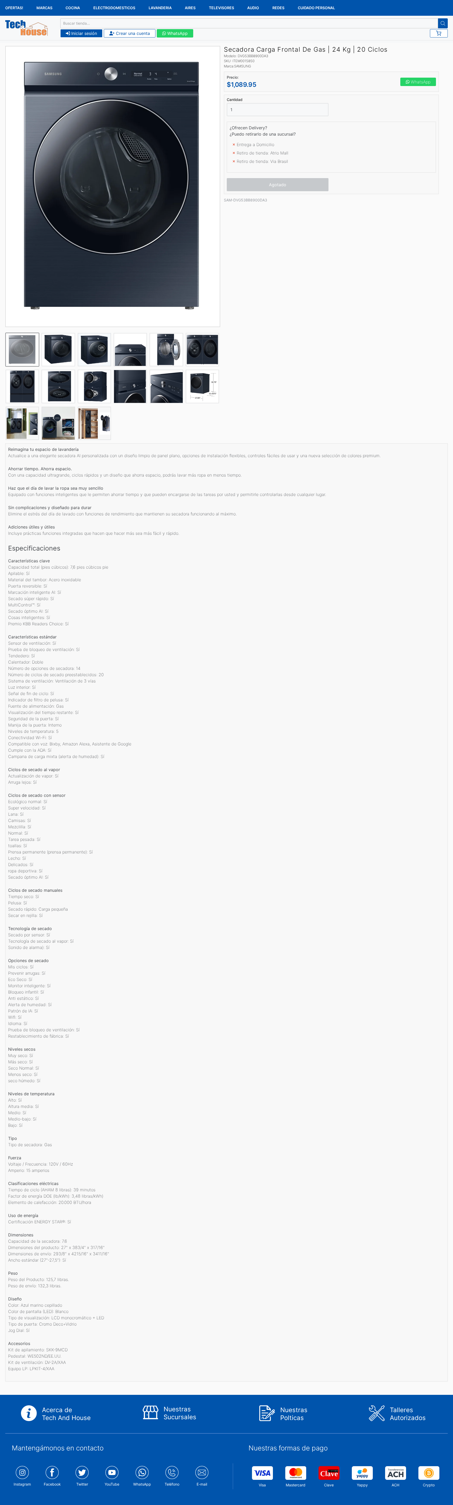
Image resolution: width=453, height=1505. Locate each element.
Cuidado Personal (316, 8)
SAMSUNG (242, 66)
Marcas (44, 8)
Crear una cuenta (132, 33)
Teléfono (172, 1484)
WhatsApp (177, 33)
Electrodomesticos (114, 8)
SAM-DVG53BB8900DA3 (245, 200)
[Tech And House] (26, 28)
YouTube (112, 1484)
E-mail (202, 1484)
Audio (253, 8)
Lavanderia (160, 8)
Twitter (82, 1484)
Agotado (277, 184)
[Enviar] (443, 23)
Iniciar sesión (83, 33)
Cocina (73, 8)
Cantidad (234, 100)
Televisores (221, 8)
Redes (278, 8)
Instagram (22, 1484)
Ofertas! (14, 8)
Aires (190, 8)
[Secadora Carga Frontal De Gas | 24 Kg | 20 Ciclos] (113, 186)
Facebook (52, 1484)
